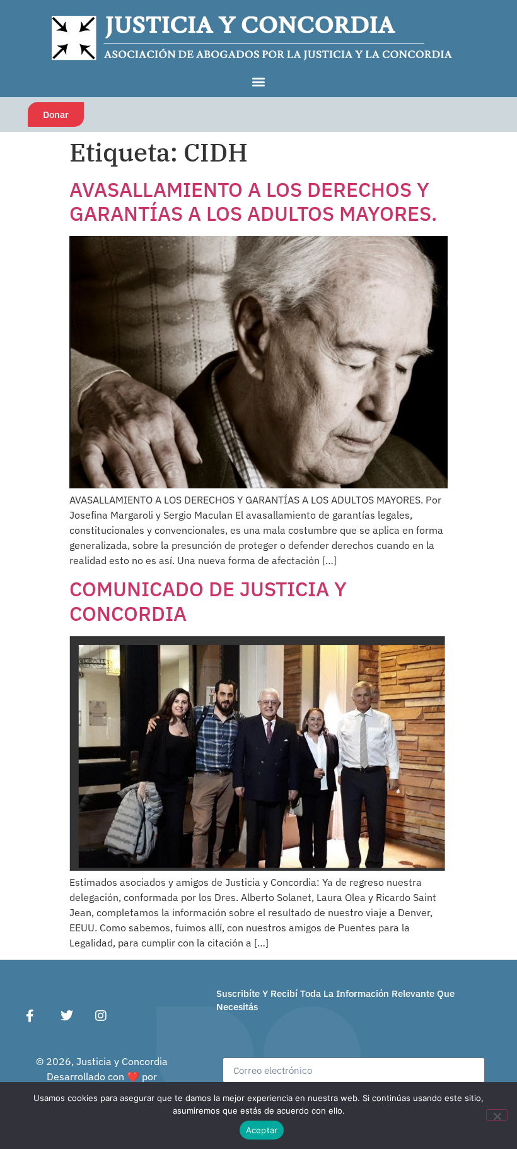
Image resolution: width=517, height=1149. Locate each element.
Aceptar (262, 1130)
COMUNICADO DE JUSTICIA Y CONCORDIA (208, 600)
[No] (497, 1115)
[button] (258, 81)
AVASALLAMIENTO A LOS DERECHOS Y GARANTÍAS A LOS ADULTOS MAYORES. (253, 201)
